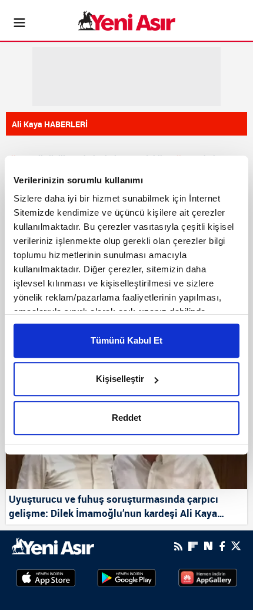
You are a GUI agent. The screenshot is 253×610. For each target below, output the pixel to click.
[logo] (53, 545)
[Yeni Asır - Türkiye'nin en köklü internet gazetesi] (126, 21)
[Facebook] (222, 546)
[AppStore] (45, 577)
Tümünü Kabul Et (126, 340)
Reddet (126, 418)
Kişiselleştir (120, 379)
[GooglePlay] (126, 577)
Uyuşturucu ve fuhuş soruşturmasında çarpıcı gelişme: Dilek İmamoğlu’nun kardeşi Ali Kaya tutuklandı (113, 507)
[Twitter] (236, 546)
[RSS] (178, 546)
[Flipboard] (193, 546)
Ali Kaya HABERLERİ (50, 124)
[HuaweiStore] (207, 577)
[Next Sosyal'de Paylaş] (208, 546)
